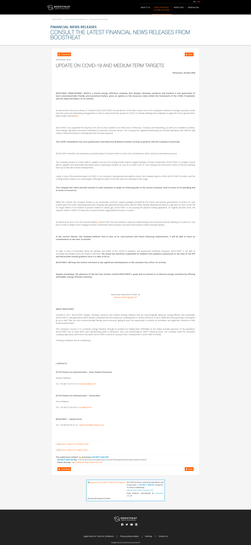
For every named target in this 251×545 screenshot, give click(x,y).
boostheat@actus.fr (87, 384)
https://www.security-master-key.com (87, 462)
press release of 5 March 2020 (74, 450)
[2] (97, 222)
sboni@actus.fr (85, 407)
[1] (77, 116)
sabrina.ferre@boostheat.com (91, 425)
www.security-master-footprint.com (140, 490)
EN (199, 1)
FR (194, 1)
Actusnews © (135, 542)
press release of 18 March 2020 (75, 444)
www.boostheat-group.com (125, 297)
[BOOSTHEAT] (59, 7)
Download (65, 54)
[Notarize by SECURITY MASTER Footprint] (106, 487)
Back (190, 54)
